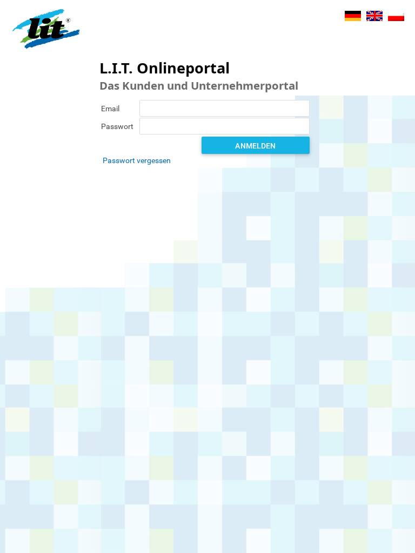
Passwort (117, 126)
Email (110, 108)
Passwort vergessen (137, 160)
